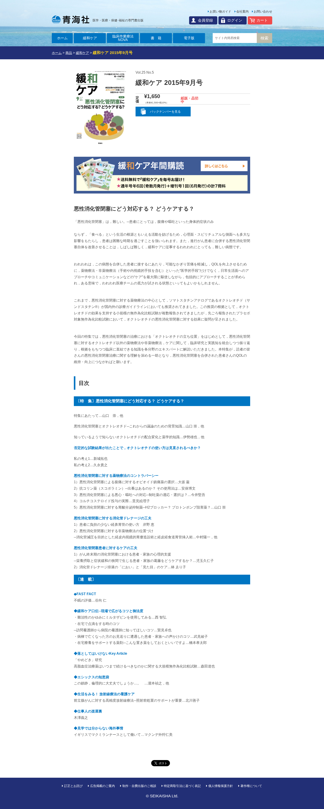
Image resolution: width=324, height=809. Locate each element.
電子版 (189, 38)
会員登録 (205, 20)
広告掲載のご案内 (102, 786)
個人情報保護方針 (220, 786)
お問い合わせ (263, 11)
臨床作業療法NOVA (123, 38)
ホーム (62, 38)
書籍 (158, 38)
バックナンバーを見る (165, 111)
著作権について (251, 786)
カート (262, 20)
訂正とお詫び (73, 786)
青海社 (70, 19)
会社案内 (242, 11)
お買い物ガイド (220, 11)
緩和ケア (90, 38)
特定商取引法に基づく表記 (182, 786)
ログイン (234, 20)
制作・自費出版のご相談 (139, 786)
